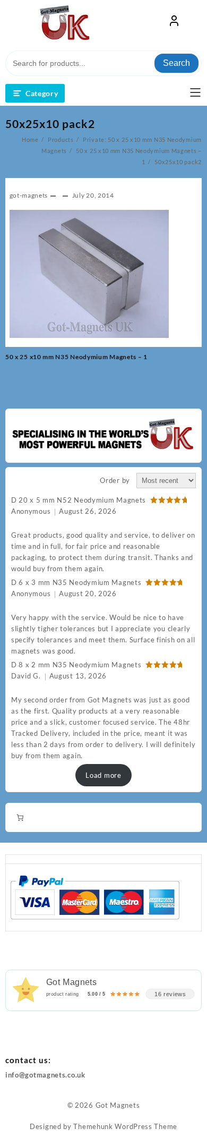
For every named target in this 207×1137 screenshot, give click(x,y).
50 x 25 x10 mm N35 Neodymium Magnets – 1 (76, 357)
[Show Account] (174, 22)
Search (176, 62)
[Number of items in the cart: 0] (20, 817)
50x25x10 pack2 (50, 123)
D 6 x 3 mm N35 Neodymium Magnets (76, 582)
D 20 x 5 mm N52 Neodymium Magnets (78, 500)
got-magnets (29, 195)
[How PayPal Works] (94, 897)
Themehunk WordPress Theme (125, 1126)
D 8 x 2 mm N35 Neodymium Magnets (76, 664)
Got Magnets (118, 1105)
